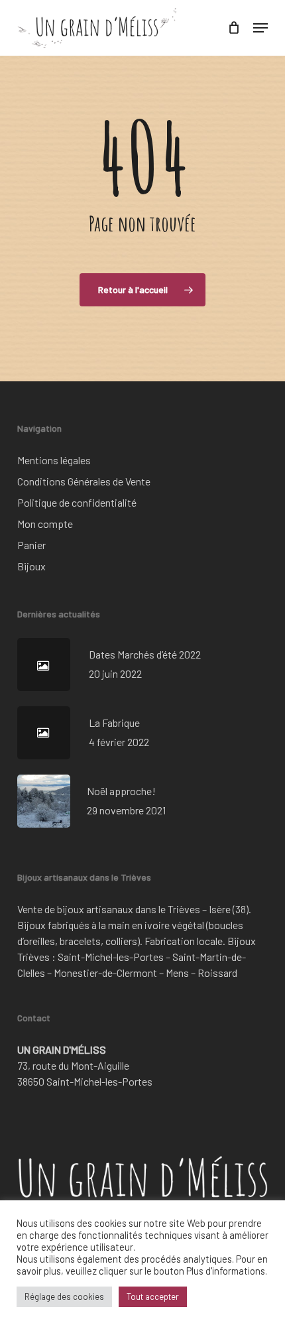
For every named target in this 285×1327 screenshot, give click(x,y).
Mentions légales (54, 460)
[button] (260, 27)
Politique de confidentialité (77, 502)
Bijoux (31, 566)
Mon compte (45, 523)
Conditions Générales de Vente (83, 481)
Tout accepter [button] (153, 1296)
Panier (31, 544)
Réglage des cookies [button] (64, 1296)
